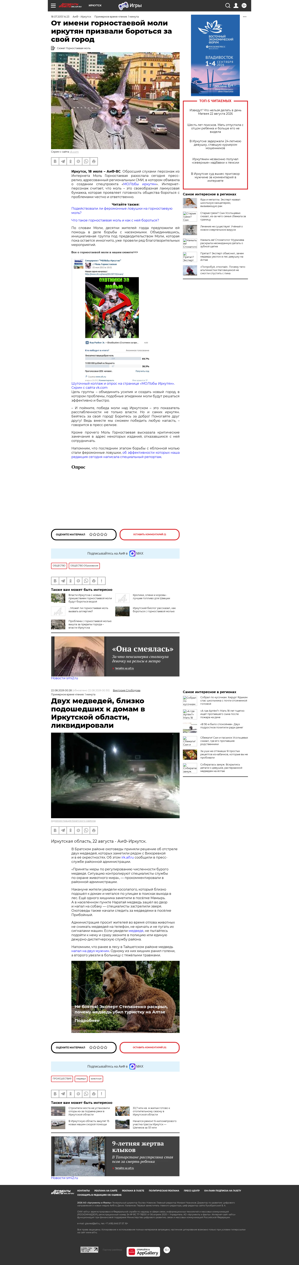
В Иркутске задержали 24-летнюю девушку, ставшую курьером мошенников (215, 145)
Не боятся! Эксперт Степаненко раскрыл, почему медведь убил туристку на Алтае (121, 1009)
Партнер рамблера (112, 1249)
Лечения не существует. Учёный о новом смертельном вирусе (221, 228)
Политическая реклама (164, 1190)
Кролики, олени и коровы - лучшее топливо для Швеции (151, 596)
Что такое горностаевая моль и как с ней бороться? (115, 220)
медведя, (136, 931)
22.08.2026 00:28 (61, 690)
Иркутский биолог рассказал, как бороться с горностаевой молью (154, 610)
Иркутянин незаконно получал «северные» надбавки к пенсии (215, 160)
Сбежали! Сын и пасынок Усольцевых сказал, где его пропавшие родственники (224, 741)
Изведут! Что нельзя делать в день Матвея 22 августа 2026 (215, 112)
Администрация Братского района (73, 820)
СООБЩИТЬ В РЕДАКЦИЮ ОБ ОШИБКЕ (99, 1195)
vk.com (74, 151)
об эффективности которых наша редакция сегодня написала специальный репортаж (125, 455)
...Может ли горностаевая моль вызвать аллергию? (88, 610)
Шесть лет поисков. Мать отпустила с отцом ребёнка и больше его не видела (215, 128)
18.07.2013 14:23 (60, 16)
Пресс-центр (192, 1190)
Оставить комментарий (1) (149, 534)
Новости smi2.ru (64, 678)
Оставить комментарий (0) (149, 1047)
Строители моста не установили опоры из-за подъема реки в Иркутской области (89, 1111)
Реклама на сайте (105, 1190)
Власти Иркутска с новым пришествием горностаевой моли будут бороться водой (90, 598)
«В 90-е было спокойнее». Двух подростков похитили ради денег (221, 726)
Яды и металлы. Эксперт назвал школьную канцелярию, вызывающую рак (220, 203)
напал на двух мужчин (90, 951)
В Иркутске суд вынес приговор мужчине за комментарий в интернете (215, 177)
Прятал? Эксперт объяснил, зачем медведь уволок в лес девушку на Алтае (222, 256)
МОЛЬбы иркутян (139, 184)
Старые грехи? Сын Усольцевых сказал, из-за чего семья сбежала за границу (223, 216)
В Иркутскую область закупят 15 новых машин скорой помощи (89, 1123)
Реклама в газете (133, 1190)
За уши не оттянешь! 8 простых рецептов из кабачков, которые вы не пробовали (224, 754)
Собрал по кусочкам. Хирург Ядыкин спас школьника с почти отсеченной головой (224, 700)
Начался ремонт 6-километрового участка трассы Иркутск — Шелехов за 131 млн (155, 1124)
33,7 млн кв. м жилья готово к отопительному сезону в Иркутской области (151, 1111)
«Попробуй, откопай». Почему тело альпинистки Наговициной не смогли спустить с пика (222, 270)
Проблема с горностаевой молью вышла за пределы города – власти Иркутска (90, 624)
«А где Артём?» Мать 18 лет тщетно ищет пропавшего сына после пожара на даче (222, 714)
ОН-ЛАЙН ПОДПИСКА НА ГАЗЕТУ (222, 1190)
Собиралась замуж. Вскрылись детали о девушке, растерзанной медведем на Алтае (221, 768)
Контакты (83, 1190)
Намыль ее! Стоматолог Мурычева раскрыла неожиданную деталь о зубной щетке (222, 243)
